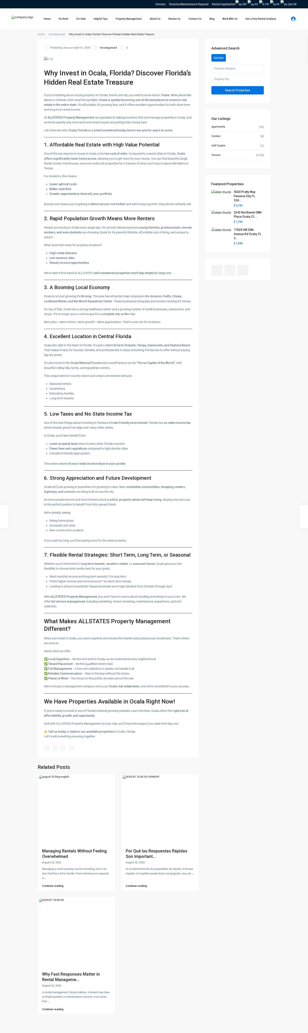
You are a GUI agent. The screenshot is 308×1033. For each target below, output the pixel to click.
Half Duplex (218, 145)
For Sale (81, 18)
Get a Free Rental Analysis (261, 18)
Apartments (218, 126)
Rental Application (224, 4)
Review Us (174, 18)
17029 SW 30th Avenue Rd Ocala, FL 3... (247, 234)
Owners (160, 4)
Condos (215, 136)
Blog (212, 18)
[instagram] (26, 4)
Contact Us (195, 18)
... (45, 877)
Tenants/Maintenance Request (189, 4)
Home (47, 18)
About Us (155, 18)
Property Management (129, 18)
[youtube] (20, 4)
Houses (216, 154)
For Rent (63, 18)
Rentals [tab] (219, 57)
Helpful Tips (101, 18)
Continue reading (52, 885)
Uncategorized (57, 34)
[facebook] (14, 4)
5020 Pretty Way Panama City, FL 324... (244, 196)
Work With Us (230, 18)
